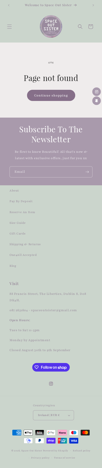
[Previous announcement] (9, 5)
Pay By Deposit (20, 201)
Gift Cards (17, 233)
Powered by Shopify (56, 450)
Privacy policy (40, 457)
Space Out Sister (31, 450)
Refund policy (82, 450)
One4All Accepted (23, 255)
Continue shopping (51, 95)
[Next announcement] (93, 5)
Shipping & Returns (25, 244)
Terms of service (64, 457)
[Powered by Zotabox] (96, 100)
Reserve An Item (22, 212)
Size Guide (17, 223)
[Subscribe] (87, 171)
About (14, 190)
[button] (9, 26)
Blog (12, 266)
